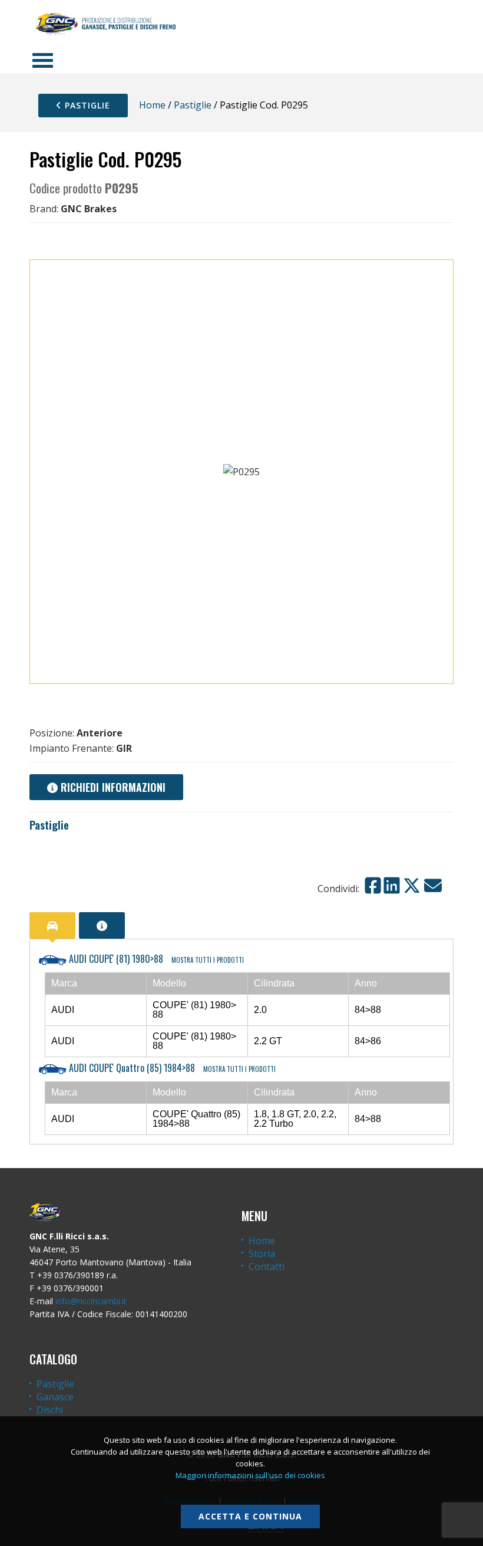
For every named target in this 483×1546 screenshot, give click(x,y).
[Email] (433, 885)
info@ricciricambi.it (91, 1301)
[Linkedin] (391, 885)
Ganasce (55, 1396)
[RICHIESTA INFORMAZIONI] (102, 925)
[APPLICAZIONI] (52, 925)
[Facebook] (373, 885)
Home (152, 104)
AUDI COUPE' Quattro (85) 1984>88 (171, 1068)
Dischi (50, 1409)
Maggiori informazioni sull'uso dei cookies (250, 1475)
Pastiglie (86, 105)
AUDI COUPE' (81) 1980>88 (155, 959)
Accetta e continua (250, 1516)
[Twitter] (412, 885)
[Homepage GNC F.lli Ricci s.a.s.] (105, 23)
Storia (262, 1253)
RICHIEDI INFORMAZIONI (112, 787)
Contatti (266, 1266)
